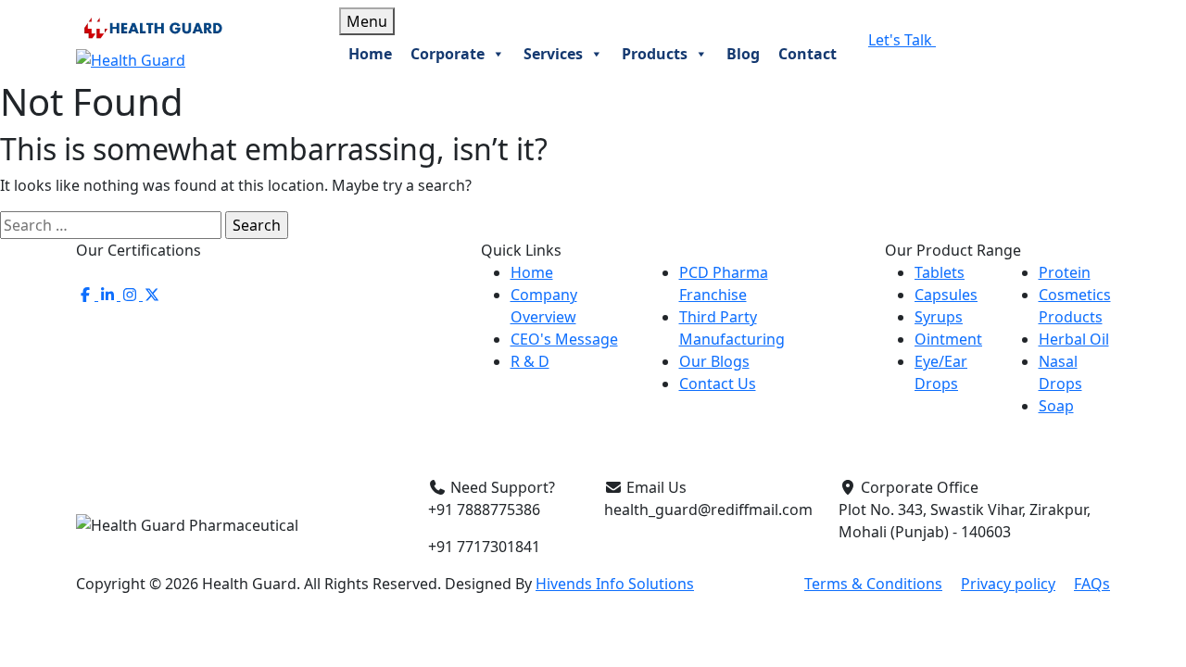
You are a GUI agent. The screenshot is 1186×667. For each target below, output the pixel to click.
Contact (807, 54)
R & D (530, 361)
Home (370, 54)
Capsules (946, 294)
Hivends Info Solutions (615, 583)
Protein (1065, 272)
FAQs (1092, 583)
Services (553, 54)
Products (655, 54)
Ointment (948, 339)
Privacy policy (1008, 583)
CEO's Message (564, 339)
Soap (1056, 406)
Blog (743, 54)
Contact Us (717, 383)
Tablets (940, 272)
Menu (367, 21)
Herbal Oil (1074, 339)
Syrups (939, 317)
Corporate (447, 54)
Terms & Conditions (873, 583)
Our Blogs (714, 361)
